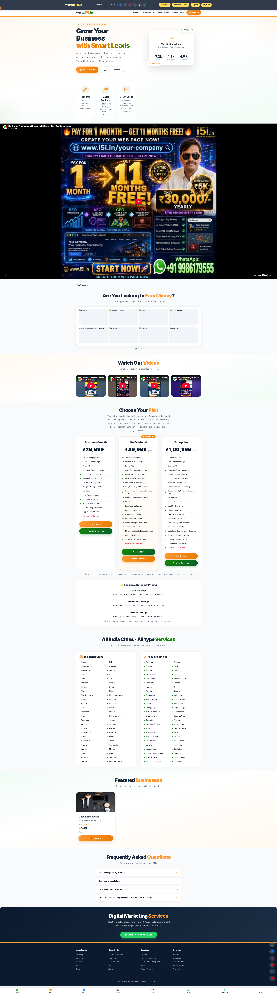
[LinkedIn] (272, 971)
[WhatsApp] (272, 944)
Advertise (176, 969)
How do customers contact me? (113, 889)
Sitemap (111, 969)
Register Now (113, 962)
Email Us (176, 955)
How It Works (81, 958)
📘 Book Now (95, 838)
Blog (78, 965)
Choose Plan (138, 552)
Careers (79, 962)
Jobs (83, 992)
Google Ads (145, 965)
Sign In (195, 5)
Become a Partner (180, 5)
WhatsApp (177, 958)
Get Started (96, 524)
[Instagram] (272, 958)
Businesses (146, 12)
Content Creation (147, 969)
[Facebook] (272, 951)
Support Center (178, 962)
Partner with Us (178, 965)
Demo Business (113, 69)
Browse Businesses (115, 955)
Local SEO (144, 955)
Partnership (194, 12)
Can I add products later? (110, 881)
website (73, 4)
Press (78, 969)
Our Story (79, 955)
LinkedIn (188, 992)
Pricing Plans (113, 958)
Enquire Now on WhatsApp (140, 935)
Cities (166, 12)
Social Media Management (150, 962)
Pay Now (206, 5)
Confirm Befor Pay (96, 531)
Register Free (89, 69)
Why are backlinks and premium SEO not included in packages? (126, 897)
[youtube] (272, 978)
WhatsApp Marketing (148, 958)
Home (135, 12)
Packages (157, 12)
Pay (50, 992)
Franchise (164, 5)
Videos (175, 12)
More (260, 992)
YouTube (152, 992)
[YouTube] (272, 965)
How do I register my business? (112, 873)
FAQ (182, 12)
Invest (118, 992)
